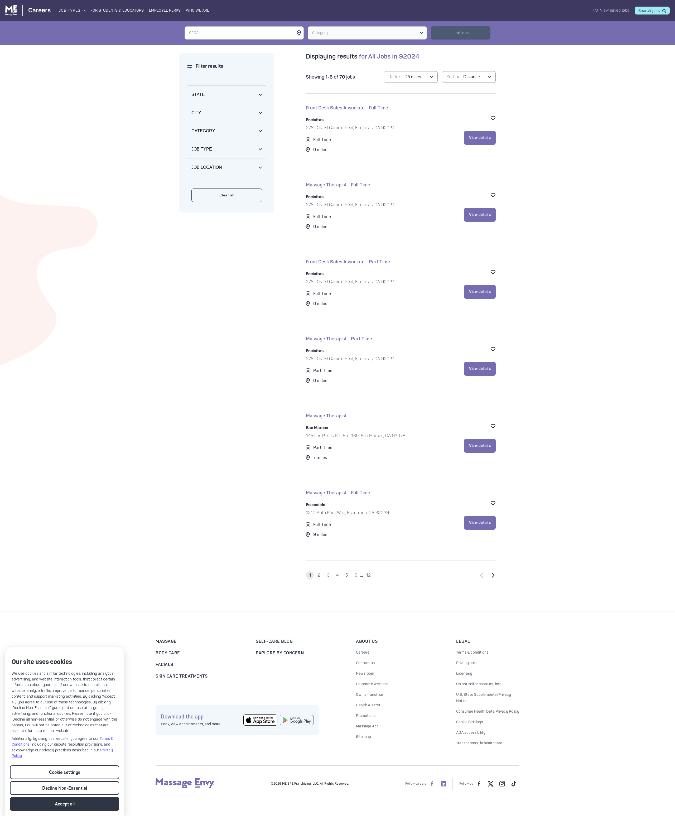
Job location (206, 167)
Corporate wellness (372, 684)
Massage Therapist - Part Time (339, 339)
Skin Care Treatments (182, 676)
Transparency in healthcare (479, 743)
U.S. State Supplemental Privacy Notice (483, 697)
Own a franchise (369, 694)
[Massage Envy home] (185, 787)
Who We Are (197, 10)
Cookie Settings (469, 722)
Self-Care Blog (274, 641)
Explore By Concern (280, 653)
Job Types (69, 10)
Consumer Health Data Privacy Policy (487, 711)
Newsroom (365, 673)
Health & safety (369, 705)
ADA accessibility (470, 732)
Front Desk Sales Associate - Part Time (348, 262)
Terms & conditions (472, 652)
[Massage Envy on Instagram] (502, 784)
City (196, 112)
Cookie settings (64, 772)
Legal (463, 641)
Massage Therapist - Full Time (338, 185)
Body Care (168, 653)
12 (368, 575)
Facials (164, 664)
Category (320, 33)
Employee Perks (165, 10)
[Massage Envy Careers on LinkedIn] (443, 784)
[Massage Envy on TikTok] (513, 784)
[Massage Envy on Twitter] (490, 784)
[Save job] (493, 118)
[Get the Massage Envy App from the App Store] (260, 720)
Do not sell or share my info (479, 684)
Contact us (365, 663)
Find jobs (460, 33)
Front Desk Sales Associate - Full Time (347, 108)
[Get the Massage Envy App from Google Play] (297, 720)
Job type (201, 149)
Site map (363, 737)
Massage (166, 641)
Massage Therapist (326, 416)
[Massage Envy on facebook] (479, 784)
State (198, 94)
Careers (362, 652)
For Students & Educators (117, 10)
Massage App (367, 726)
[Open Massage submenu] (83, 10)
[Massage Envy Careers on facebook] (432, 784)
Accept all (65, 804)
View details (480, 138)
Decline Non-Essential (64, 788)
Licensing (464, 673)
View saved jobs (614, 10)
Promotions (365, 715)
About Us (367, 641)
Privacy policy (468, 663)
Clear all (226, 195)
